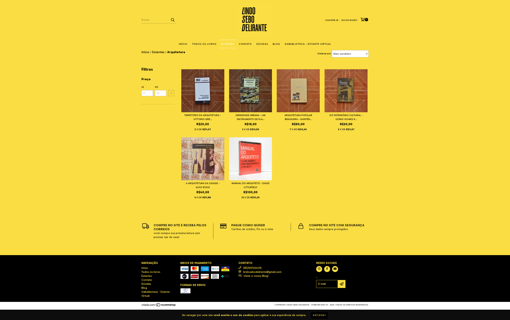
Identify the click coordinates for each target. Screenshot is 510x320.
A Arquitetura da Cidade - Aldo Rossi (203, 185)
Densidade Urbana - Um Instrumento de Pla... (251, 117)
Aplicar (171, 93)
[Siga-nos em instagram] (319, 269)
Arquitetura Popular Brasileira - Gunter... (298, 117)
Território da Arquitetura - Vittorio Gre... (202, 117)
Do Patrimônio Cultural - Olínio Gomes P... (346, 117)
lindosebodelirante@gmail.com (262, 272)
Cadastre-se (331, 20)
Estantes (227, 44)
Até (156, 87)
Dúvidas (262, 44)
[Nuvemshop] (158, 306)
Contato (245, 44)
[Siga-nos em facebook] (327, 269)
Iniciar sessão (349, 20)
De (142, 87)
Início (183, 44)
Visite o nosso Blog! (256, 276)
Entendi (319, 315)
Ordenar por (324, 53)
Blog (276, 44)
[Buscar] (173, 19)
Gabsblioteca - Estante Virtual (308, 44)
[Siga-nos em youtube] (335, 269)
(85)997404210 (252, 268)
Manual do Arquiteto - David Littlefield (250, 185)
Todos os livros (204, 44)
